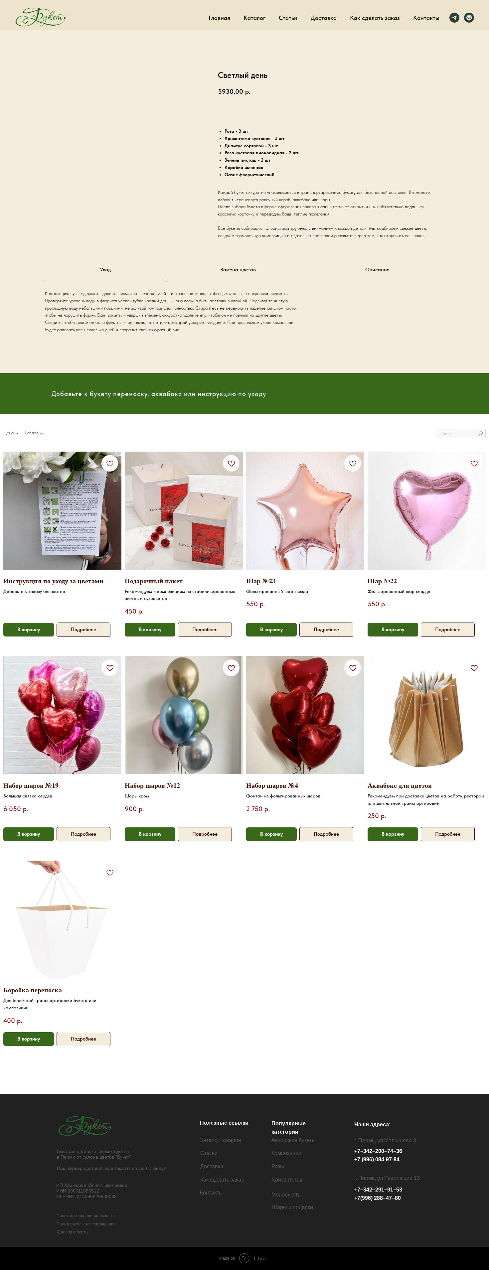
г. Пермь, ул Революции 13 (387, 1178)
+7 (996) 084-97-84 (377, 1159)
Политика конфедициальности (86, 1215)
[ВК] (469, 18)
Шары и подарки (292, 1207)
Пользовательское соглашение (86, 1224)
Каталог (254, 17)
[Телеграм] (454, 18)
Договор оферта (72, 1232)
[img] (85, 1126)
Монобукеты (286, 1195)
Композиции (286, 1153)
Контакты (426, 17)
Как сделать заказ (375, 17)
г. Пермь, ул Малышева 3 (385, 1140)
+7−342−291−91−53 (378, 1190)
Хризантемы (286, 1180)
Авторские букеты (293, 1140)
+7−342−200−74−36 (378, 1151)
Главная (219, 17)
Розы (277, 1166)
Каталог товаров (220, 1140)
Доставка (324, 17)
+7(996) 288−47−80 (377, 1198)
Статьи (288, 17)
